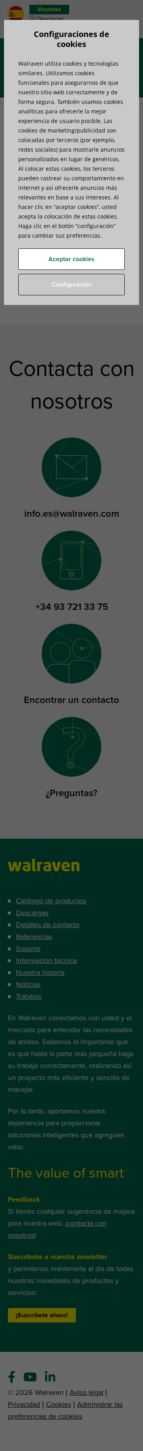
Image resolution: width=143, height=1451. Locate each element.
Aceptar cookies (71, 259)
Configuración (72, 285)
